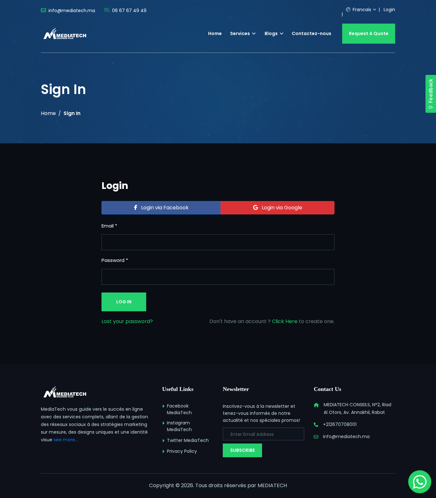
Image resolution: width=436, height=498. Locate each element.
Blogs (272, 33)
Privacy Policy (182, 451)
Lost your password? (127, 321)
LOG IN (124, 302)
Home (215, 33)
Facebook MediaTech (179, 409)
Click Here (284, 321)
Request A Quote (368, 33)
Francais (361, 9)
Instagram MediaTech (179, 426)
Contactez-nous (311, 33)
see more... (66, 440)
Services (240, 33)
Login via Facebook (164, 207)
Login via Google (281, 207)
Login (389, 9)
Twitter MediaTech (188, 440)
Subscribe (242, 450)
